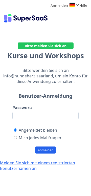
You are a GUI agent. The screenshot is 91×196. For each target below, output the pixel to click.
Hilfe (83, 5)
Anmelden (45, 150)
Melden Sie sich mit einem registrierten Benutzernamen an (37, 165)
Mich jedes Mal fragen (40, 137)
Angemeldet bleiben (38, 130)
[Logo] (26, 18)
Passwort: (22, 107)
